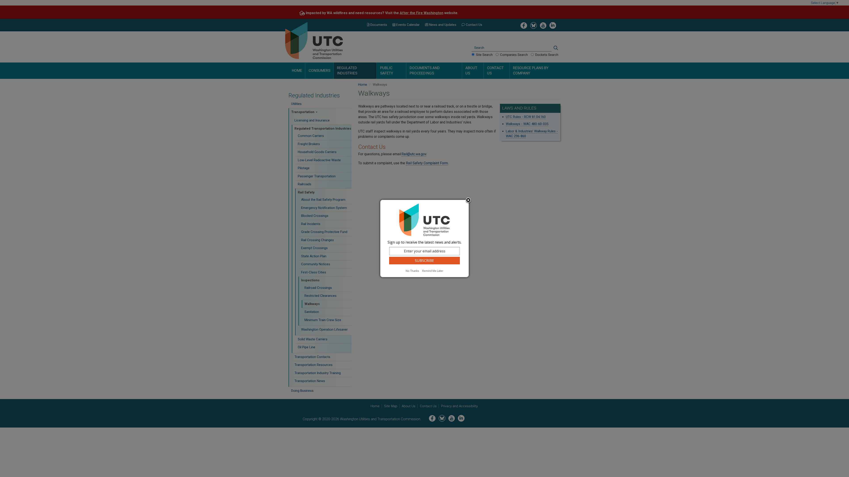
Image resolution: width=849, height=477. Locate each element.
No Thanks (412, 271)
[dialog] (424, 238)
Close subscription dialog (468, 200)
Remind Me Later (432, 271)
